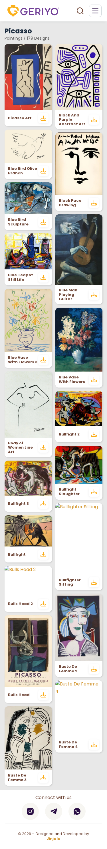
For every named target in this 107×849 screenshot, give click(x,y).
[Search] (80, 10)
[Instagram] (30, 811)
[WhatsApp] (77, 811)
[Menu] (95, 11)
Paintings (14, 38)
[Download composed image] (43, 118)
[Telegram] (53, 811)
